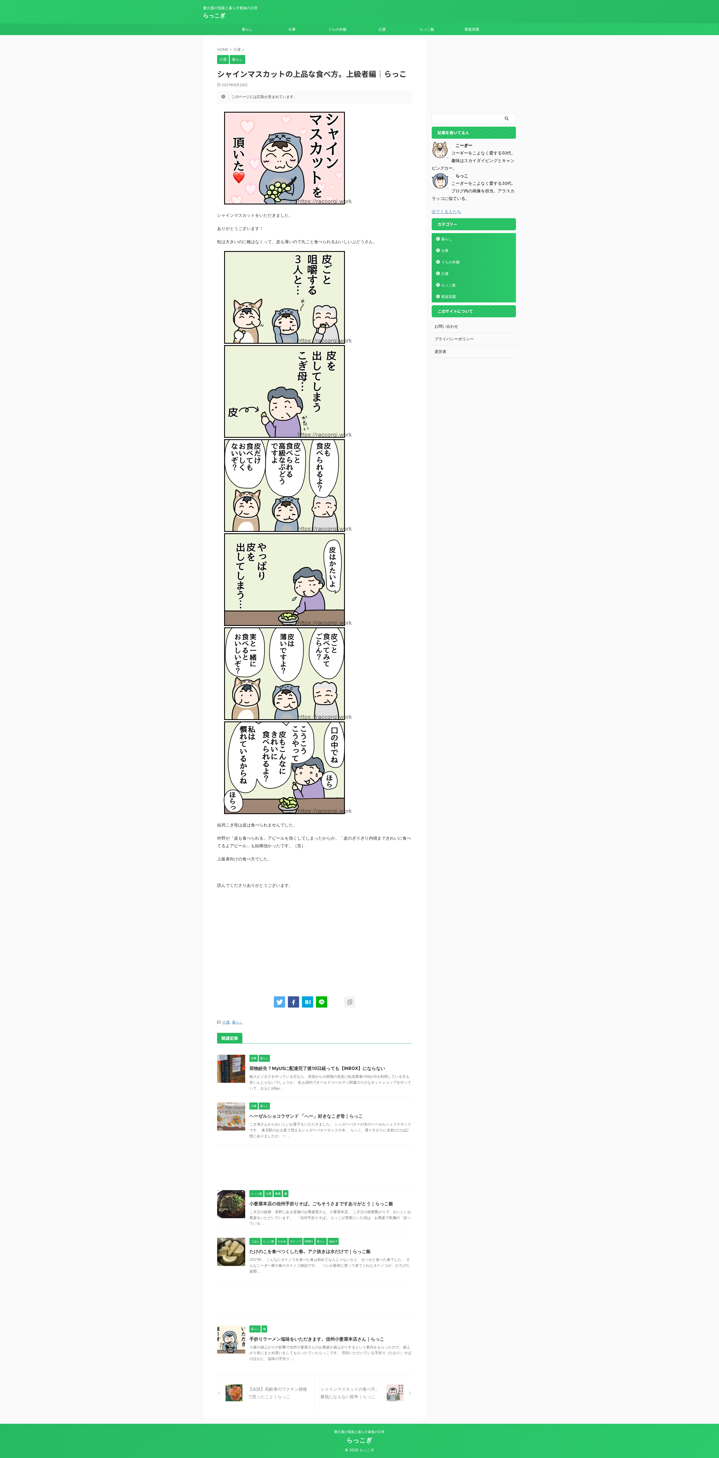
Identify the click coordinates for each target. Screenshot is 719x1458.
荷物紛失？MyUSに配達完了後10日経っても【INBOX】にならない (317, 1068)
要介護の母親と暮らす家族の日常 (359, 1432)
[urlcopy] (349, 1002)
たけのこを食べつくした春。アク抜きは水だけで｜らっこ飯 (310, 1251)
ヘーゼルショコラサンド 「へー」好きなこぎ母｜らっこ (306, 1116)
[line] (321, 1002)
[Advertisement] (264, 939)
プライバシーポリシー (454, 338)
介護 (382, 29)
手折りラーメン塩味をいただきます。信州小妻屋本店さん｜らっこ (316, 1339)
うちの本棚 (337, 29)
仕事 (292, 29)
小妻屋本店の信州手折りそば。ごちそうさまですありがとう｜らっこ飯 (321, 1203)
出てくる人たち (446, 211)
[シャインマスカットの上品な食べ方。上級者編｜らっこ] (307, 1002)
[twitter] (279, 1002)
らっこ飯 (427, 29)
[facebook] (293, 1002)
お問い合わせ (446, 326)
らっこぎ (214, 15)
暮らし (247, 29)
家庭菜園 (472, 29)
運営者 (440, 351)
